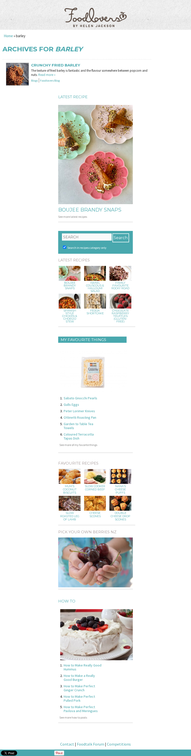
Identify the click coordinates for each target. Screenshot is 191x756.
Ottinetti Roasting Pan (80, 417)
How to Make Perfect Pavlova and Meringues (81, 709)
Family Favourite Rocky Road (120, 286)
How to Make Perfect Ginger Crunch (79, 688)
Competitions (119, 744)
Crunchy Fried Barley (55, 65)
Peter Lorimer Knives (79, 411)
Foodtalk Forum (90, 744)
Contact (67, 744)
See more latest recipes (72, 217)
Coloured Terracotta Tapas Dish (79, 436)
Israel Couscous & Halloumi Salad (95, 287)
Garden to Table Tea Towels (78, 426)
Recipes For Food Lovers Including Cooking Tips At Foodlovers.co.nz (95, 12)
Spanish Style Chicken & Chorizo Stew (69, 316)
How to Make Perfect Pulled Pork (79, 698)
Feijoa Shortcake (95, 312)
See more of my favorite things (78, 445)
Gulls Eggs (71, 404)
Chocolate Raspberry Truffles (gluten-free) (120, 316)
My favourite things (83, 339)
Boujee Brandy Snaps (89, 209)
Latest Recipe (73, 96)
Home (8, 35)
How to (66, 601)
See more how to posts (73, 717)
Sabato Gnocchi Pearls (80, 398)
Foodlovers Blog (50, 80)
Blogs (34, 80)
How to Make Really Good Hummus (82, 667)
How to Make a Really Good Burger (79, 677)
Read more (46, 75)
